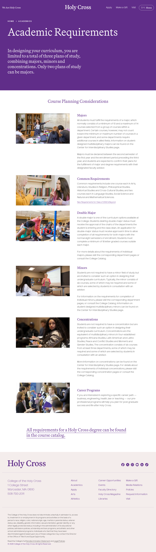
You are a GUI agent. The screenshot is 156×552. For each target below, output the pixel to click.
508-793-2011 (16, 494)
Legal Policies (59, 541)
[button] (146, 7)
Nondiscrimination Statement (38, 541)
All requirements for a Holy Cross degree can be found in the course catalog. (76, 432)
